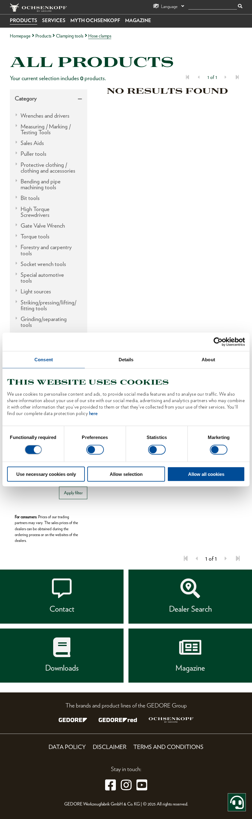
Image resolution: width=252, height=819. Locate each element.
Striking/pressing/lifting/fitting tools (48, 305)
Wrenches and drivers (45, 116)
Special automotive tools (42, 278)
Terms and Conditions (168, 746)
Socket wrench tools (43, 264)
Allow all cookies (206, 473)
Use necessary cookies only (46, 473)
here (93, 413)
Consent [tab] (43, 359)
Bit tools (30, 198)
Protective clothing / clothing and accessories (48, 168)
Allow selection (126, 473)
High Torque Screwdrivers (35, 212)
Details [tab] (126, 359)
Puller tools (33, 154)
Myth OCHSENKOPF (95, 20)
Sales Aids (32, 143)
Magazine (138, 20)
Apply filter (73, 492)
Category (26, 98)
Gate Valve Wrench (43, 226)
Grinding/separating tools (44, 322)
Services (53, 20)
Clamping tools (69, 36)
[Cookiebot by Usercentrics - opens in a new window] (218, 342)
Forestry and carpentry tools (46, 250)
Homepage (20, 36)
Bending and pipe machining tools (41, 184)
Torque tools (35, 236)
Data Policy (67, 746)
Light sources (36, 291)
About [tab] (208, 359)
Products (23, 20)
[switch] (95, 450)
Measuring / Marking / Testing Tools (46, 129)
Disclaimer (109, 746)
